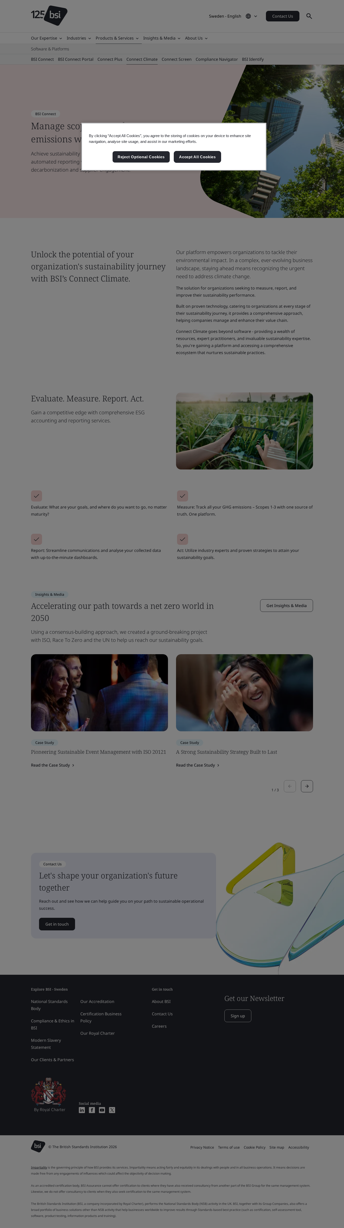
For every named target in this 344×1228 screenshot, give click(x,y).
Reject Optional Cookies (141, 157)
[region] (173, 147)
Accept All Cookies (197, 157)
